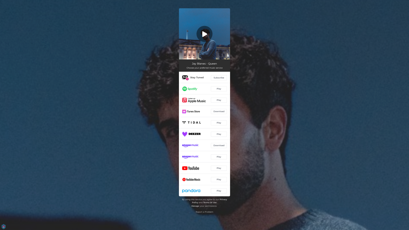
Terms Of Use (210, 202)
